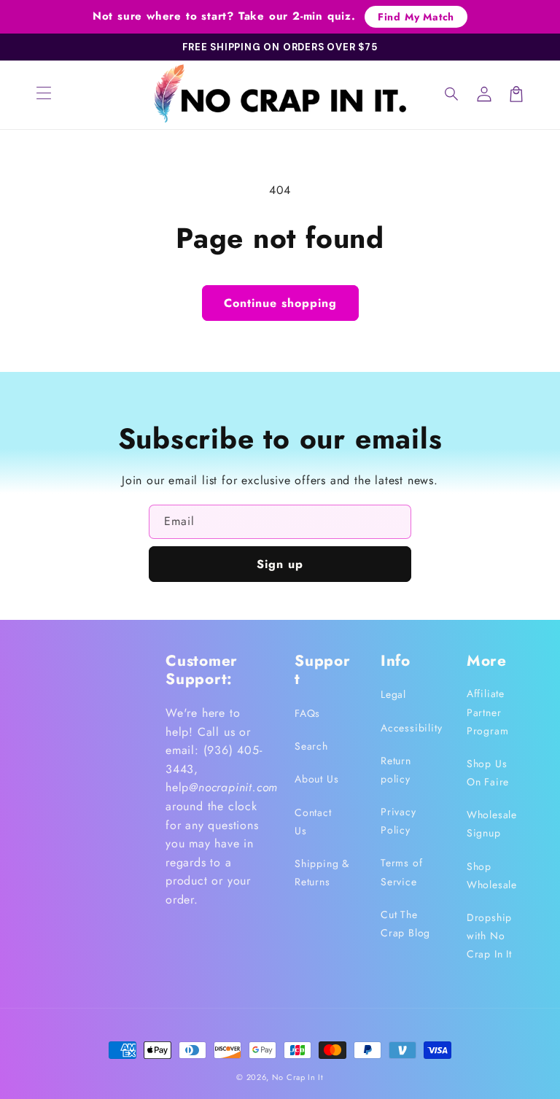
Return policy (396, 769)
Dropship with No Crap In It (489, 935)
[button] (452, 94)
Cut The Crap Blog (405, 923)
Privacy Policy (398, 820)
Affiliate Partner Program (488, 711)
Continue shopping (280, 303)
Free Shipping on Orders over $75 (280, 47)
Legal (393, 694)
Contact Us (313, 821)
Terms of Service (401, 871)
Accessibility (411, 728)
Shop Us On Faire (488, 772)
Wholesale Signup (492, 823)
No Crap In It (298, 1077)
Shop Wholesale (492, 875)
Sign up (280, 564)
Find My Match (416, 16)
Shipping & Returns (322, 872)
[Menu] (44, 94)
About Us (316, 779)
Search (311, 746)
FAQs (307, 713)
